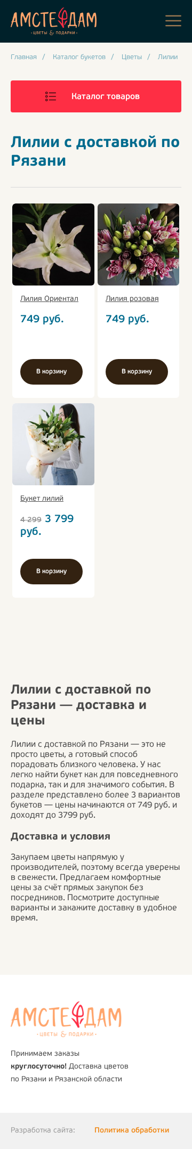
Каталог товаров (105, 97)
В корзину (51, 372)
